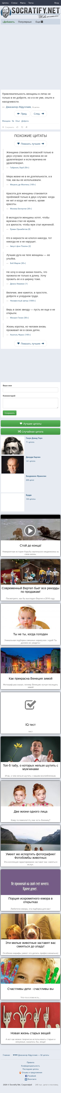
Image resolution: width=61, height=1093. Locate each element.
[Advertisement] (30, 57)
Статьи (14, 2)
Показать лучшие (30, 143)
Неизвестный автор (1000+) (23, 300)
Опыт (17, 121)
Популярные (25, 21)
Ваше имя (7, 385)
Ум (13, 121)
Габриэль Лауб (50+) (19, 167)
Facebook (32, 1075)
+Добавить (8, 21)
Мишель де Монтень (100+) (23, 184)
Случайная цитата (32, 431)
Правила (30, 1062)
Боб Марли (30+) (18, 263)
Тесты (30, 2)
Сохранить (10, 412)
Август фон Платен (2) (20, 246)
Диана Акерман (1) (19, 283)
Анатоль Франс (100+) (20, 334)
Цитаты (5, 2)
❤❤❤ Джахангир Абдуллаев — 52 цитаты (31, 1055)
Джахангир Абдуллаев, (22, 106)
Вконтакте (32, 1079)
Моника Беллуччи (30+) (21, 208)
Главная (6, 1055)
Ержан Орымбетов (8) (20, 229)
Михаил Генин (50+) (19, 317)
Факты (23, 2)
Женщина (6, 121)
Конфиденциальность (30, 1065)
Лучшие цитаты (32, 423)
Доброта (25, 121)
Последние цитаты (31, 1069)
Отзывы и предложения (32, 1072)
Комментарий (9, 395)
